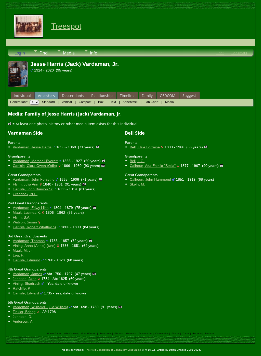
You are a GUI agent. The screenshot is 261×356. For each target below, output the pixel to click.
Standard (48, 102)
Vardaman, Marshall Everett (35, 161)
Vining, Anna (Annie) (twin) (34, 246)
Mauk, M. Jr (22, 250)
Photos (118, 333)
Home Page (54, 333)
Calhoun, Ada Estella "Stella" (153, 166)
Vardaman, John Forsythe (34, 179)
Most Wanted (88, 333)
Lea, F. (18, 255)
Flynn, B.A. (21, 217)
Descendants (73, 95)
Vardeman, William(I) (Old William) (40, 307)
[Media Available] (97, 147)
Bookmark (239, 52)
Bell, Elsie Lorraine (145, 147)
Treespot (66, 26)
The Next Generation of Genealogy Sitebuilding (113, 349)
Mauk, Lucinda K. (27, 212)
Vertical (67, 102)
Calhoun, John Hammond (150, 179)
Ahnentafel (130, 102)
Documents (145, 333)
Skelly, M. (137, 184)
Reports (197, 333)
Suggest (189, 95)
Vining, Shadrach (26, 283)
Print (220, 52)
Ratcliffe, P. (22, 288)
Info (93, 53)
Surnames (105, 333)
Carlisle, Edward (26, 293)
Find (44, 53)
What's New (71, 333)
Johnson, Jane (24, 279)
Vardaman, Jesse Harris (32, 147)
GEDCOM (167, 95)
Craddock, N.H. (25, 194)
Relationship (102, 95)
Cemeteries (161, 333)
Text (113, 102)
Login (20, 53)
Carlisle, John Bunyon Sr (33, 189)
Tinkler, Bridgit (24, 312)
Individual (22, 95)
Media (69, 53)
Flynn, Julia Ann (25, 184)
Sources (209, 333)
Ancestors (46, 95)
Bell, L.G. (137, 161)
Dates (185, 333)
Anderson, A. (23, 321)
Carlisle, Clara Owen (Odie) (35, 166)
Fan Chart (151, 102)
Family (147, 95)
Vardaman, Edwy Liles (30, 208)
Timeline (127, 95)
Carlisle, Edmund (26, 260)
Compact (85, 102)
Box (100, 102)
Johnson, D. (22, 317)
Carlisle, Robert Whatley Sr (34, 227)
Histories (131, 333)
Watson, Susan (25, 222)
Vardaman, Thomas (29, 241)
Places (175, 333)
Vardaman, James (27, 274)
